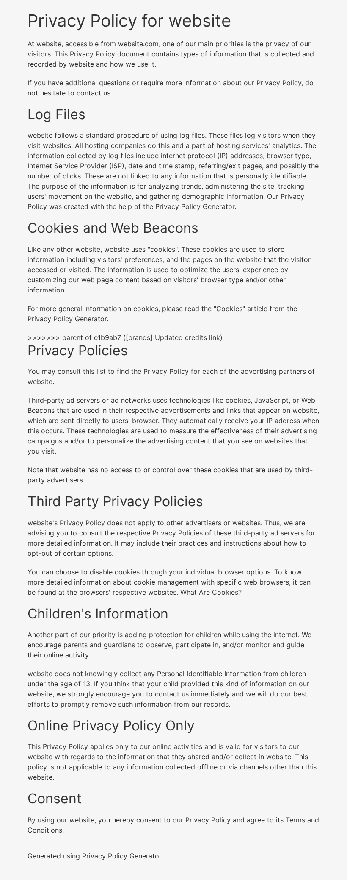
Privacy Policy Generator (194, 206)
